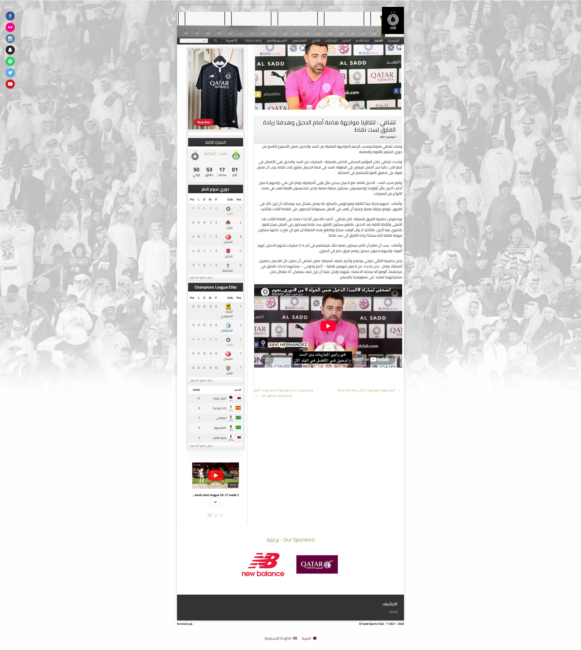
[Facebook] (10, 15)
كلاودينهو (220, 427)
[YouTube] (10, 84)
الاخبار (378, 40)
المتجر (346, 40)
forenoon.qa (184, 623)
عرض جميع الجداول (201, 277)
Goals (196, 389)
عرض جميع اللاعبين (201, 445)
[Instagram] (10, 38)
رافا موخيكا (219, 408)
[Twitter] (10, 72)
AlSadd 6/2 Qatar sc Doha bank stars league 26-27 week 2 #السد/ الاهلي (215, 495)
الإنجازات (331, 40)
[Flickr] (10, 27)
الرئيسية (393, 40)
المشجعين (299, 40)
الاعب (237, 389)
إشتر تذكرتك (253, 40)
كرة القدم (362, 40)
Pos (238, 199)
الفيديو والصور (277, 40)
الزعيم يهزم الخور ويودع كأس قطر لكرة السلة (369, 390)
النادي (316, 40)
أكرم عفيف (219, 398)
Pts (192, 199)
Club (230, 199)
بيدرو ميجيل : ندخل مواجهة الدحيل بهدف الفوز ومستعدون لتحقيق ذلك (283, 392)
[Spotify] (10, 61)
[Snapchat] (10, 49)
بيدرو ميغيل (219, 437)
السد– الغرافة (215, 153)
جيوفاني (221, 417)
